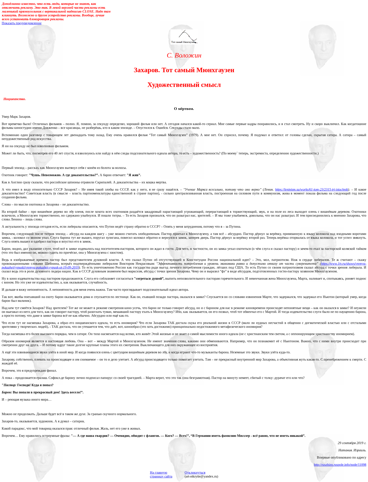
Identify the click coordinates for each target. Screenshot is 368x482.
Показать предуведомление (22, 23)
